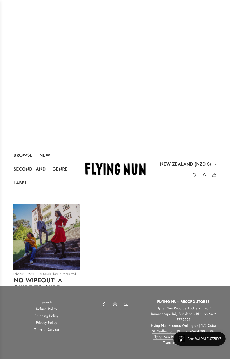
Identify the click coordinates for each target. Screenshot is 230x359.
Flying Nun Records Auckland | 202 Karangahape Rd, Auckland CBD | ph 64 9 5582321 (183, 314)
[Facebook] (104, 304)
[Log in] (204, 175)
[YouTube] (126, 304)
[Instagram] (115, 304)
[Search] (194, 175)
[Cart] (214, 175)
